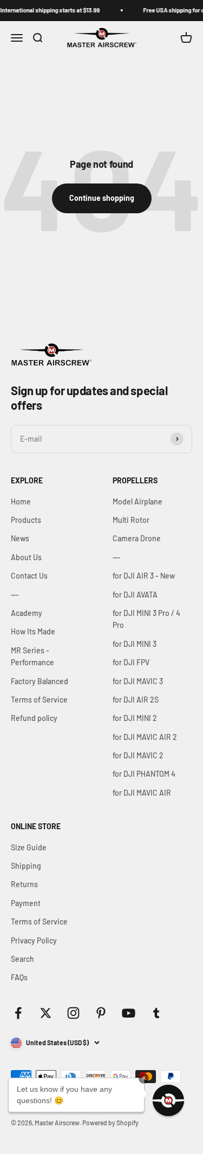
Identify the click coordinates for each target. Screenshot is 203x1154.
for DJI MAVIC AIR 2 (145, 737)
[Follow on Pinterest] (101, 1013)
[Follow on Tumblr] (156, 1013)
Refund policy (34, 718)
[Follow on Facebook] (18, 1013)
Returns (24, 884)
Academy (26, 613)
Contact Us (29, 575)
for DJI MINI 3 (134, 643)
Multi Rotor (131, 519)
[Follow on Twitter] (45, 1013)
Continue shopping (101, 197)
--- (15, 594)
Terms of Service (39, 699)
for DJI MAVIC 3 (138, 681)
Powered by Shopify (110, 1122)
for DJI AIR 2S (136, 699)
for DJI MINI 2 (135, 718)
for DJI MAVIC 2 (138, 755)
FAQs (19, 977)
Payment (26, 903)
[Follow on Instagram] (73, 1013)
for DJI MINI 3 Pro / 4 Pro (146, 619)
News (20, 538)
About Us (26, 557)
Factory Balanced (39, 681)
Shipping (26, 865)
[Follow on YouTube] (128, 1013)
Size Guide (29, 847)
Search (22, 958)
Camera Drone (137, 538)
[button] (168, 1100)
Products (26, 519)
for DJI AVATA (135, 594)
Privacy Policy (34, 940)
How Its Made (33, 631)
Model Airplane (137, 501)
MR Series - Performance (32, 656)
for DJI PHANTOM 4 (144, 773)
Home (21, 501)
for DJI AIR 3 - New (144, 575)
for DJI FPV (131, 662)
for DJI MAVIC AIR (142, 792)
